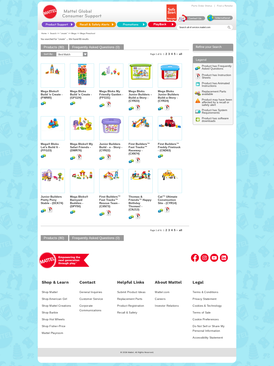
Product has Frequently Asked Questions (216, 67)
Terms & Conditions (205, 292)
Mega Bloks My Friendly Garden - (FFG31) (111, 94)
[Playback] (163, 24)
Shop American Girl (54, 298)
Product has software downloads (215, 119)
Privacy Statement (204, 298)
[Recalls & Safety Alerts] (96, 24)
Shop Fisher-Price (53, 326)
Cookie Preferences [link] (206, 319)
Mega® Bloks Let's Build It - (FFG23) (50, 147)
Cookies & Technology (207, 305)
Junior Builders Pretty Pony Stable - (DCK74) (52, 200)
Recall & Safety (127, 312)
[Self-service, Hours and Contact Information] (192, 20)
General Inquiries (90, 292)
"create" (64, 33)
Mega (73, 33)
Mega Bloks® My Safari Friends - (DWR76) (81, 147)
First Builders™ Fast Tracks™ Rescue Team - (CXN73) (110, 201)
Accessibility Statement (208, 337)
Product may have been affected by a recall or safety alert (217, 102)
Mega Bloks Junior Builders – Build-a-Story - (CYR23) (140, 96)
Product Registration (130, 305)
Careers (160, 298)
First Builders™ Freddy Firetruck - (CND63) (169, 147)
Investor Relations (167, 305)
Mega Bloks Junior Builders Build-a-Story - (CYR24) (168, 96)
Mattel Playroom (52, 333)
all (180, 54)
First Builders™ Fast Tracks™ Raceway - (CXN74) (139, 148)
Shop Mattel (50, 292)
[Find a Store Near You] (225, 5)
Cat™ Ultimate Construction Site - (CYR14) (167, 200)
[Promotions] (132, 24)
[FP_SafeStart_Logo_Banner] (172, 20)
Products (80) (54, 47)
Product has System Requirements (214, 111)
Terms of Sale (202, 312)
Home (44, 33)
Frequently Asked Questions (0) (96, 47)
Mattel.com (162, 292)
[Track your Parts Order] (202, 5)
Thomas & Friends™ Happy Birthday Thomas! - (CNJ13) (140, 203)
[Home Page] (50, 18)
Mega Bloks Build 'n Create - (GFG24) (81, 94)
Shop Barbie (50, 312)
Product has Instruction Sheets (216, 76)
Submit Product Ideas (131, 292)
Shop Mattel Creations (56, 305)
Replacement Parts (129, 298)
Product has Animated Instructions (216, 84)
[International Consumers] (219, 20)
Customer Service (91, 298)
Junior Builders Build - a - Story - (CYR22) (110, 147)
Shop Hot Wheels (53, 319)
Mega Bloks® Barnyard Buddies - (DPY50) (79, 201)
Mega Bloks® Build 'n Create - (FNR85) (52, 94)
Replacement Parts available (214, 93)
